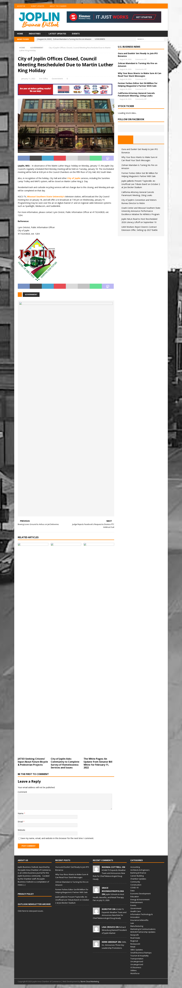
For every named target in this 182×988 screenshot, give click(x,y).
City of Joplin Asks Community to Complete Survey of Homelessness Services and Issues (65, 763)
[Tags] (141, 140)
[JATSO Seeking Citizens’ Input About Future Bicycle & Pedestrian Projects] (33, 649)
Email (20, 821)
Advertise (21, 6)
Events (76, 33)
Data (132, 890)
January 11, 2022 (28, 78)
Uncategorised (136, 961)
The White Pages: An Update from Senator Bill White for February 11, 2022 (98, 763)
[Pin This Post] (60, 158)
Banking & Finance (138, 873)
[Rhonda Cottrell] (96, 871)
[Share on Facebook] (24, 158)
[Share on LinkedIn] (48, 158)
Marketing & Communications (143, 929)
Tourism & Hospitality (139, 955)
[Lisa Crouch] (96, 930)
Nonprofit (134, 935)
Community (135, 881)
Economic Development (140, 893)
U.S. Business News (129, 46)
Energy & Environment (139, 899)
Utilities (133, 970)
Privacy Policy (26, 894)
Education (134, 896)
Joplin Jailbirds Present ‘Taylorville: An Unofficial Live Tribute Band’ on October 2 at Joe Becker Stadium (140, 184)
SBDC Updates (136, 949)
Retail (132, 946)
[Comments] (156, 140)
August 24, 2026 (125, 59)
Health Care (135, 911)
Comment (22, 792)
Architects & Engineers (140, 870)
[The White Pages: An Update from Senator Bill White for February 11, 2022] (99, 649)
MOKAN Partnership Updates (142, 932)
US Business (135, 967)
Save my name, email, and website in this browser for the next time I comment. (57, 838)
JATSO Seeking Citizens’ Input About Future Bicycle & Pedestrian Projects (33, 761)
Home (20, 33)
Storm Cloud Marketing (89, 981)
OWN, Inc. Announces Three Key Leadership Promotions (114, 945)
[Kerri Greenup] (96, 945)
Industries (35, 33)
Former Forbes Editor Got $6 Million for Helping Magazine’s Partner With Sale (137, 84)
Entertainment (136, 902)
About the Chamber (58, 6)
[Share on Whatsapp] (96, 158)
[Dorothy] (96, 913)
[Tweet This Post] (36, 158)
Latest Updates (57, 33)
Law (132, 923)
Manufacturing (136, 926)
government (31, 294)
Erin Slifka (43, 78)
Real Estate (135, 938)
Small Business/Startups (141, 952)
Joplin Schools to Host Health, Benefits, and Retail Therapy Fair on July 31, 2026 (108, 897)
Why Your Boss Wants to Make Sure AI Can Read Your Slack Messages (139, 74)
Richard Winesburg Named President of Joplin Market (114, 930)
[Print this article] (84, 158)
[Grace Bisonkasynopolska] (96, 891)
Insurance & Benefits (139, 920)
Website (21, 830)
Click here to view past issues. (31, 911)
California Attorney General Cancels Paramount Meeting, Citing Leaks (136, 94)
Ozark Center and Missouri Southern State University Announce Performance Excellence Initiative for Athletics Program (140, 211)
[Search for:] (150, 39)
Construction (135, 884)
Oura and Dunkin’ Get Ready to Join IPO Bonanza (138, 54)
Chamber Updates (138, 878)
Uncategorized (136, 964)
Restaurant (135, 944)
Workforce (134, 973)
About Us (23, 860)
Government (57, 78)
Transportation (136, 958)
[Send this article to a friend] (72, 158)
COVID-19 (134, 887)
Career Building (137, 876)
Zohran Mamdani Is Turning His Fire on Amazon (137, 64)
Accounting (135, 867)
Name (21, 813)
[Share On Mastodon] (108, 158)
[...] (24, 884)
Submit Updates (37, 6)
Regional (134, 941)
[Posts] (125, 140)
